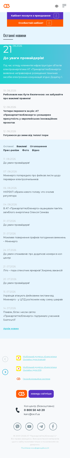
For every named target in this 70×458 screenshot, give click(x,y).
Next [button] (5, 372)
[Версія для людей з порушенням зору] (56, 6)
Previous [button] (5, 359)
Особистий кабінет (30, 22)
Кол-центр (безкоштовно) (39, 406)
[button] (64, 5)
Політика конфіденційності (35, 448)
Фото (25, 150)
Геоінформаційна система (36, 379)
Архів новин (11, 328)
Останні (8, 146)
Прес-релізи (11, 150)
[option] (43, 370)
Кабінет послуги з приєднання (30, 15)
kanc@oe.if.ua (32, 414)
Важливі (22, 146)
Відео (35, 150)
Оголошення (38, 146)
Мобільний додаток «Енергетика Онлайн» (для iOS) (40, 368)
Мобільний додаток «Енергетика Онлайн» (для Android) (40, 358)
